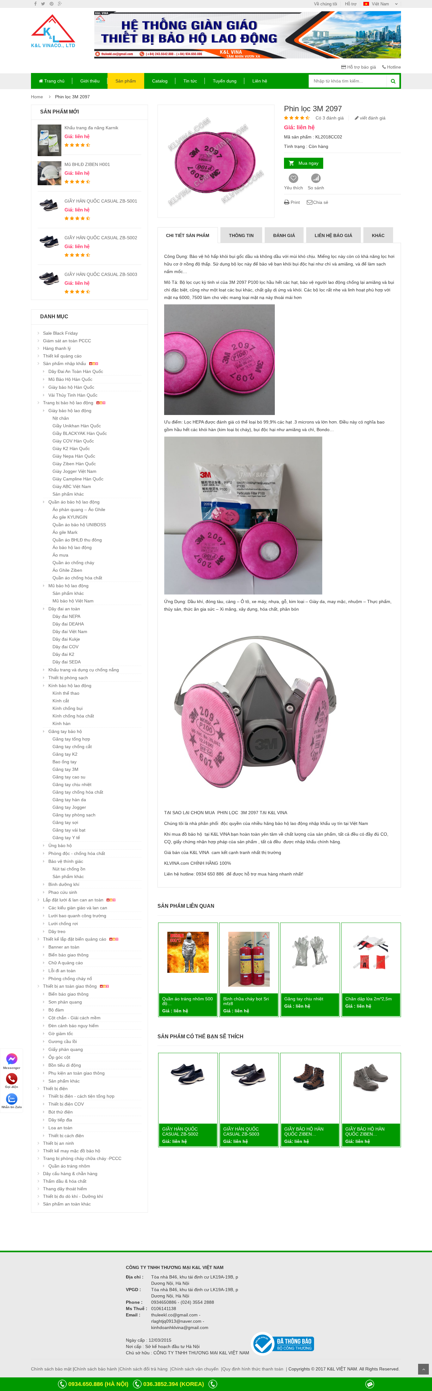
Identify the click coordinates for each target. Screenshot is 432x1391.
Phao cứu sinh (62, 892)
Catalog (160, 80)
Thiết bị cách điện (66, 1135)
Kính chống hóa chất (73, 715)
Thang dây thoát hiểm (65, 1188)
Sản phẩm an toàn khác (67, 1203)
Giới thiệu (90, 80)
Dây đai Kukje (66, 639)
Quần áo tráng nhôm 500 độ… (303, 1001)
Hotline (393, 67)
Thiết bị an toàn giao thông (70, 986)
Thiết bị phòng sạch (68, 677)
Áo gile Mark (64, 532)
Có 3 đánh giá (330, 117)
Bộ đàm (56, 1009)
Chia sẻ (320, 202)
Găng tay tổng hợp (71, 738)
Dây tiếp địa (60, 1119)
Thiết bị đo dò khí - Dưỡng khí (73, 1196)
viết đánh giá (372, 117)
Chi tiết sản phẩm (187, 235)
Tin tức (190, 80)
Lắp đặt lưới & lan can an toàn (74, 899)
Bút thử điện (60, 1111)
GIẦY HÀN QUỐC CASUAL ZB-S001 (101, 201)
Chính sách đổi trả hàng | (145, 1368)
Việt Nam (380, 4)
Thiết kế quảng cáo (62, 355)
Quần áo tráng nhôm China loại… (238, 1001)
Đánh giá (284, 235)
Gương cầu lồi (62, 1041)
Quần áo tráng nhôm (69, 1165)
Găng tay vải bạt (68, 830)
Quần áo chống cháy (73, 562)
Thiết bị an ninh (58, 1143)
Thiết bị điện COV (66, 1104)
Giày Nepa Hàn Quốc (73, 456)
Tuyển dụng (225, 80)
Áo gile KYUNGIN (69, 517)
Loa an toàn (60, 1127)
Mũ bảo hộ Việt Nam (73, 600)
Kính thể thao (65, 693)
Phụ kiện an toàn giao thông (76, 1073)
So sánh (316, 187)
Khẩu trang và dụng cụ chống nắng (83, 669)
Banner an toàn (63, 946)
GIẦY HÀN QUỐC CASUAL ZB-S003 (101, 274)
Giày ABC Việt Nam (71, 486)
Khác (378, 235)
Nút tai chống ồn (68, 868)
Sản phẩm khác (68, 494)
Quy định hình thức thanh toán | (254, 1368)
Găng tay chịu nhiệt (71, 784)
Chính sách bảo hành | (97, 1368)
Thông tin (241, 235)
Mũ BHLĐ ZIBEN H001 (87, 164)
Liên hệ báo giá (333, 235)
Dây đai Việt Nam (69, 631)
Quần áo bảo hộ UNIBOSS (79, 524)
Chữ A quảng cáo (65, 962)
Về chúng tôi (325, 4)
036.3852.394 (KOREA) (173, 1384)
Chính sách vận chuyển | (196, 1368)
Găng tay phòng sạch (74, 814)
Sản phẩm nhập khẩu (65, 363)
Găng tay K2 (64, 754)
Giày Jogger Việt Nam (74, 471)
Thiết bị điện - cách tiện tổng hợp (81, 1096)
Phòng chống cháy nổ (70, 978)
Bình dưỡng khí (63, 884)
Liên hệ (259, 80)
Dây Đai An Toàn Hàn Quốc (75, 371)
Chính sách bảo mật (51, 1368)
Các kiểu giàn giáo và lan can (77, 907)
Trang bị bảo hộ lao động (69, 402)
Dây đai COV (65, 646)
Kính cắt (60, 700)
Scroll (423, 1369)
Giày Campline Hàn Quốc (77, 478)
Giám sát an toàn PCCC (67, 340)
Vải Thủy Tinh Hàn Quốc (72, 395)
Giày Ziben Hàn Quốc (74, 463)
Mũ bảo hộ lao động (68, 585)
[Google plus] (60, 3)
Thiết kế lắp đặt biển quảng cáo (75, 939)
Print (294, 202)
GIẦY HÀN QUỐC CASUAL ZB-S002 (101, 237)
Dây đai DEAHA (68, 623)
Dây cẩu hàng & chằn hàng (70, 1173)
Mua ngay (308, 163)
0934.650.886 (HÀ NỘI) (98, 1384)
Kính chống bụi (67, 708)
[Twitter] (43, 3)
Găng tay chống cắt (72, 746)
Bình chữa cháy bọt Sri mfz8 (362, 1001)
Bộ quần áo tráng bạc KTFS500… (177, 1001)
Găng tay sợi (65, 822)
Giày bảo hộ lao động (69, 410)
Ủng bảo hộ (60, 845)
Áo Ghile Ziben (67, 570)
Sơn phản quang (65, 1001)
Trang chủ (54, 80)
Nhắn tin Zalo (12, 1107)
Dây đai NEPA (66, 616)
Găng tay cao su (68, 776)
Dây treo (56, 931)
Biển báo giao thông (68, 954)
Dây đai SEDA (66, 661)
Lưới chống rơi (63, 923)
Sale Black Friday (60, 333)
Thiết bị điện (55, 1088)
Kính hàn (61, 723)
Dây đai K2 (63, 654)
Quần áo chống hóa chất (77, 577)
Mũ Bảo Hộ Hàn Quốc (70, 379)
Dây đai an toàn (64, 608)
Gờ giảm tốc (60, 1033)
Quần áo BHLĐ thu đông (77, 539)
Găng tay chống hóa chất (77, 792)
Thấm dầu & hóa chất (64, 1181)
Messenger (11, 1067)
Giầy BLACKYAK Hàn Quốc (79, 433)
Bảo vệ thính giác (65, 861)
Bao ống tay (64, 761)
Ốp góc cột (59, 1057)
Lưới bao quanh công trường (77, 915)
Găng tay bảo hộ (65, 731)
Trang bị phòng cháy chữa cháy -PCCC (82, 1158)
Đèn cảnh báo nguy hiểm (73, 1025)
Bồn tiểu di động (64, 1065)
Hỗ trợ (351, 4)
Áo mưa (60, 555)
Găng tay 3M (65, 769)
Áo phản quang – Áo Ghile (78, 509)
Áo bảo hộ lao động (72, 547)
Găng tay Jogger (69, 807)
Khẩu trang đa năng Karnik (91, 127)
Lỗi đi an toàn (62, 970)
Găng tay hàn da (69, 799)
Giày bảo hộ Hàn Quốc (71, 387)
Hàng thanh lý (57, 348)
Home (37, 96)
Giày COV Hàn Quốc (73, 440)
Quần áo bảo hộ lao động (74, 501)
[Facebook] (35, 3)
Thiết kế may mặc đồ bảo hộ (71, 1150)
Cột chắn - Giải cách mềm (74, 1017)
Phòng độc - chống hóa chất (76, 853)
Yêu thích (293, 187)
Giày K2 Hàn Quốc (71, 448)
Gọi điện (11, 1087)
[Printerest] (51, 3)
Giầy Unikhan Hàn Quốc (76, 425)
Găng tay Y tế (66, 837)
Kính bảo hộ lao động (69, 685)
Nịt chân (60, 418)
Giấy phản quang (65, 1049)
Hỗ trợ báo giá (361, 67)
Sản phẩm (125, 80)
